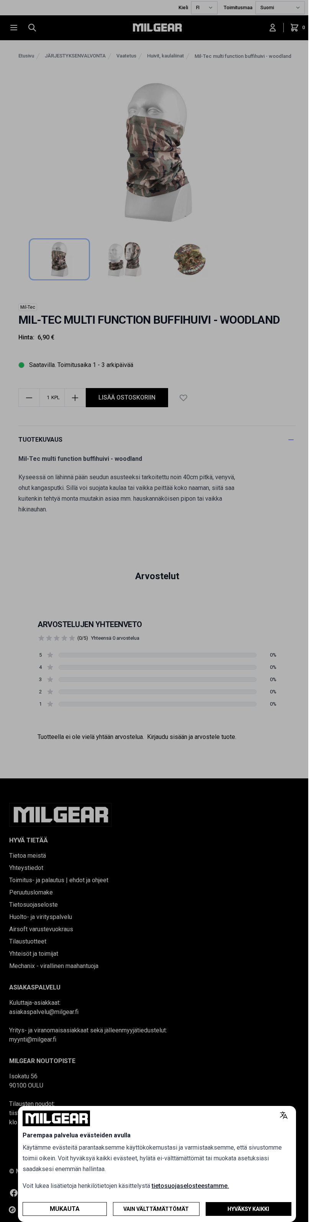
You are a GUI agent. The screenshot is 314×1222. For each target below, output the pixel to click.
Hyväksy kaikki (248, 1209)
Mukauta (65, 1208)
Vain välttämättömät (156, 1209)
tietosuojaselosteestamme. (190, 1185)
